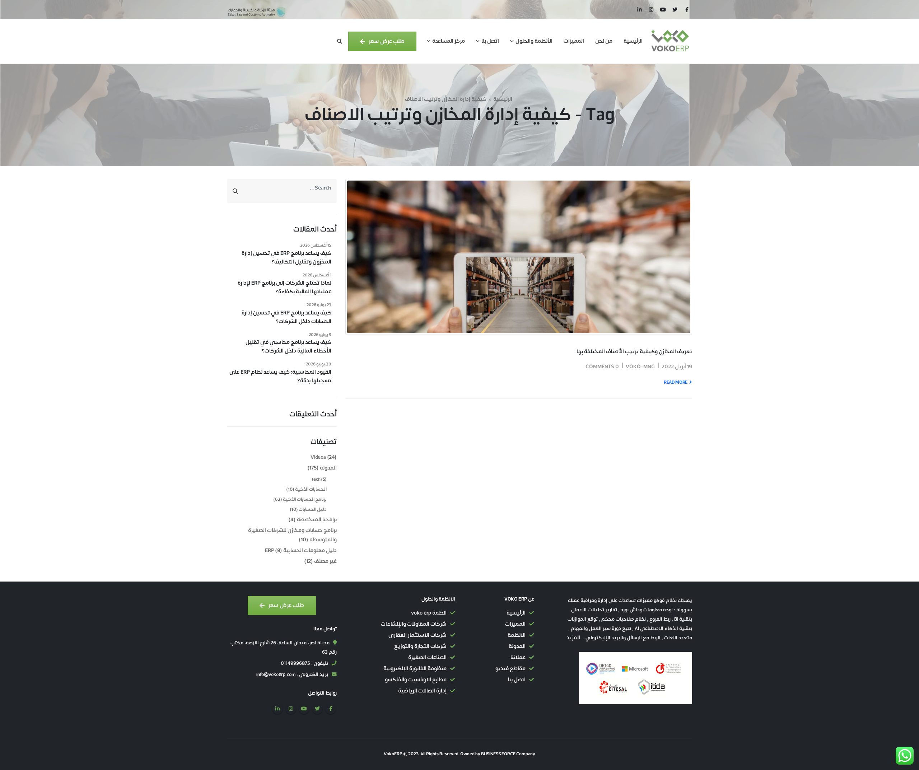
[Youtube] (663, 9)
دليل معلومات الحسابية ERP (301, 550)
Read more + (677, 382)
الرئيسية (633, 41)
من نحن (603, 41)
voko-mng (640, 366)
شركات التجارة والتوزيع (420, 646)
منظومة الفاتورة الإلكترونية (415, 668)
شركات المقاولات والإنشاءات (414, 624)
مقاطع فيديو (510, 668)
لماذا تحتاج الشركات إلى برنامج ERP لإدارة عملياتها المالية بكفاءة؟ (284, 287)
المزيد (573, 637)
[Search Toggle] (339, 41)
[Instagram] (651, 9)
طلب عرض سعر (386, 41)
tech (316, 479)
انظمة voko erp (429, 612)
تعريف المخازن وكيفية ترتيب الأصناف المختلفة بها (634, 351)
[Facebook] (687, 9)
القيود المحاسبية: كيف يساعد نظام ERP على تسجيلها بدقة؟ (280, 376)
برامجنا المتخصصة (317, 519)
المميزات (574, 41)
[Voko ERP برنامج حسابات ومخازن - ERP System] (670, 41)
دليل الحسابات (313, 509)
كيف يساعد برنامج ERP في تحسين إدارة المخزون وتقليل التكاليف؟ (286, 257)
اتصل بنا (490, 41)
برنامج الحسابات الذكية (305, 499)
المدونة (328, 467)
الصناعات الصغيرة (427, 657)
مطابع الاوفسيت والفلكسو (416, 679)
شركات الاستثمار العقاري (417, 635)
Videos (318, 457)
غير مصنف (325, 561)
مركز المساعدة (448, 41)
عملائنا (518, 657)
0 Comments (602, 366)
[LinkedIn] (639, 9)
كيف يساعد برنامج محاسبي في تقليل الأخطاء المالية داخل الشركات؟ (288, 346)
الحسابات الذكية (311, 489)
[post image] (518, 257)
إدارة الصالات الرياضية (422, 690)
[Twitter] (675, 9)
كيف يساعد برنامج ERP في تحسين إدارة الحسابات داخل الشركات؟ (286, 317)
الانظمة (517, 635)
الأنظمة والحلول (534, 41)
